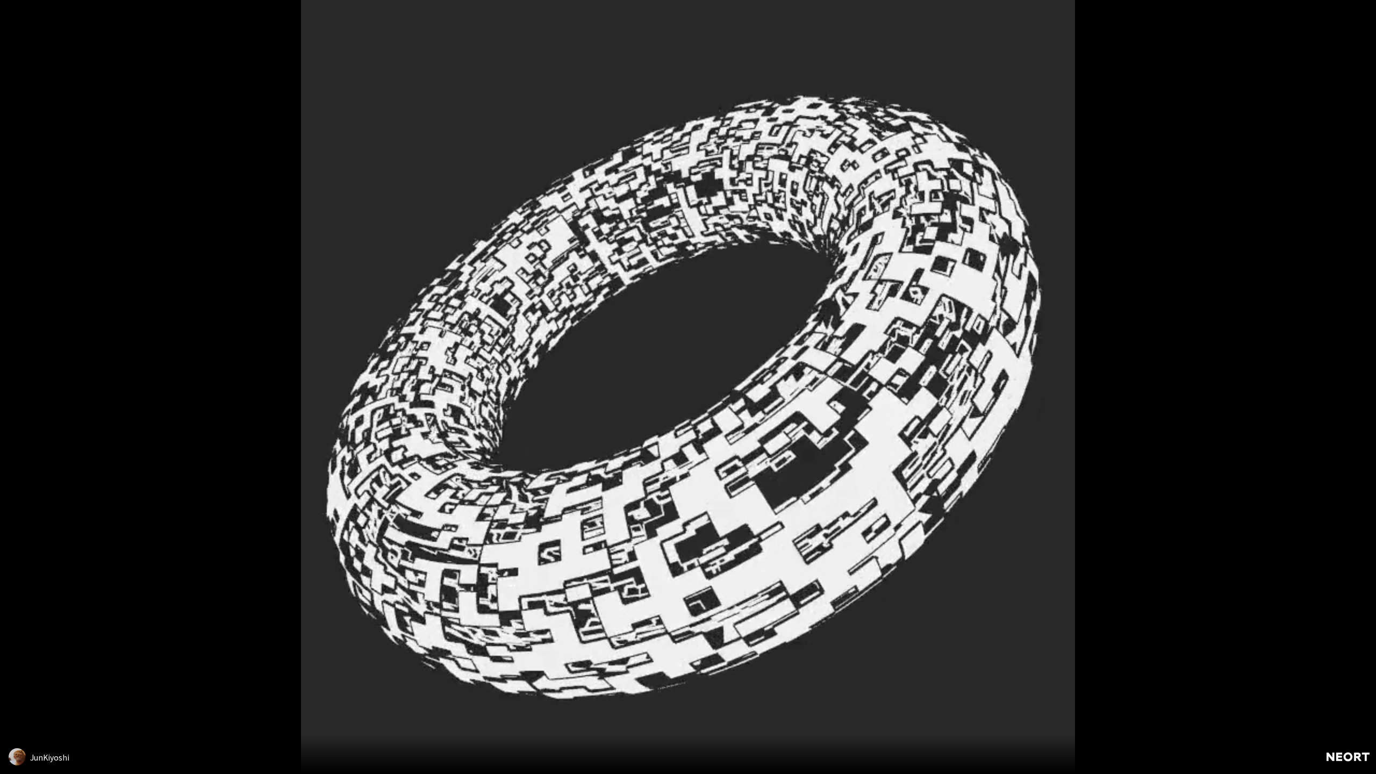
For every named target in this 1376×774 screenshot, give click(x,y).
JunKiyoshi (49, 757)
